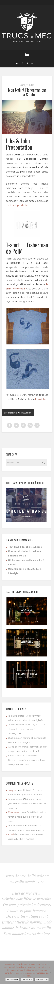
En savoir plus (42, 980)
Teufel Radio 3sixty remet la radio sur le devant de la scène (27, 803)
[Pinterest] (27, 63)
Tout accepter (12, 980)
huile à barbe (34, 547)
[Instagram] (32, 63)
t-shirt (30, 85)
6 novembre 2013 (10, 412)
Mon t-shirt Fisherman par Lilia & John (27, 92)
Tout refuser (27, 980)
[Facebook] (22, 63)
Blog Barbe (33, 569)
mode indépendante (17, 205)
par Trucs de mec (24, 412)
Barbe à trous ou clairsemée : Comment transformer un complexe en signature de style (26, 760)
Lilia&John (40, 399)
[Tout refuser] (50, 972)
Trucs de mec (15, 799)
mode (22, 85)
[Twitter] (16, 63)
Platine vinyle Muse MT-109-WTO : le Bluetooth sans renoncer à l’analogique (26, 729)
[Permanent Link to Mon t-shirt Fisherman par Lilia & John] (27, 133)
